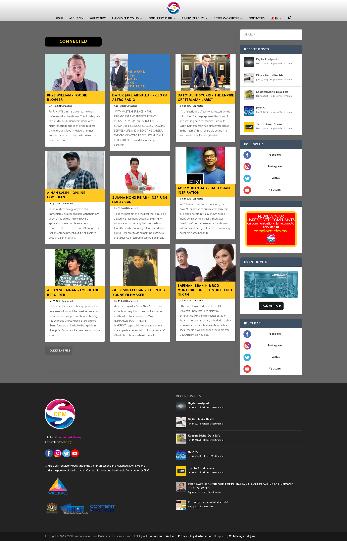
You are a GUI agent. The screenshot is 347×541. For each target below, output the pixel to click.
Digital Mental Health (269, 75)
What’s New (98, 18)
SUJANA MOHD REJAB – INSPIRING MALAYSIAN (140, 200)
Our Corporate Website (161, 536)
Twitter (275, 178)
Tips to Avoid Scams (269, 124)
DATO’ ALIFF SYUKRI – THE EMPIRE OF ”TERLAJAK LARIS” (206, 98)
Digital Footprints (267, 59)
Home (59, 18)
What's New (207, 507)
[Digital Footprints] (249, 62)
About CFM (76, 18)
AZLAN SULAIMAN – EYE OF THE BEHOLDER (73, 293)
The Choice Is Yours (125, 18)
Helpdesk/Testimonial (281, 63)
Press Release (214, 492)
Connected (66, 106)
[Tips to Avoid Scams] (249, 127)
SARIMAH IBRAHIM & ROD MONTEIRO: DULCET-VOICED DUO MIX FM (206, 290)
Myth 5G (261, 108)
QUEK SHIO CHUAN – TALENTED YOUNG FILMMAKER (138, 293)
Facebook (274, 155)
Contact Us (256, 18)
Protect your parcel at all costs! (208, 502)
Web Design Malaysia (242, 536)
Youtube (275, 190)
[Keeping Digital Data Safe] (249, 95)
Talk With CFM (271, 306)
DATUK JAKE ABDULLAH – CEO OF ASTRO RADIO (139, 98)
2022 (204, 492)
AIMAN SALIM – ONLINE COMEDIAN (66, 195)
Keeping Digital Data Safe (272, 92)
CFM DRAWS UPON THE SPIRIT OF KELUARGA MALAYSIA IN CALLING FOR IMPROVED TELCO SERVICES (240, 486)
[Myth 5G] (249, 111)
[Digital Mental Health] (249, 78)
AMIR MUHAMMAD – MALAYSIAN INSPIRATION (204, 190)
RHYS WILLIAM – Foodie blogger (67, 98)
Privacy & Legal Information (195, 536)
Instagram (275, 166)
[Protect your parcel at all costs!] (181, 505)
